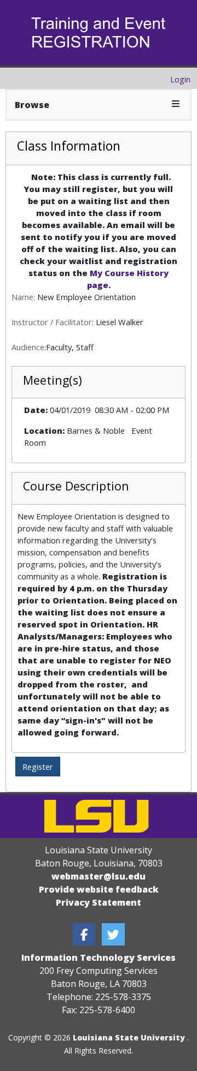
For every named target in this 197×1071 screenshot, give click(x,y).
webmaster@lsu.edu (98, 876)
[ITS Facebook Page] (84, 934)
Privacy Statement (98, 902)
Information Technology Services (98, 958)
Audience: (28, 347)
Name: (23, 296)
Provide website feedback (99, 889)
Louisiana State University (129, 1037)
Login (180, 79)
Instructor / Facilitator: (52, 321)
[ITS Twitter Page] (113, 934)
